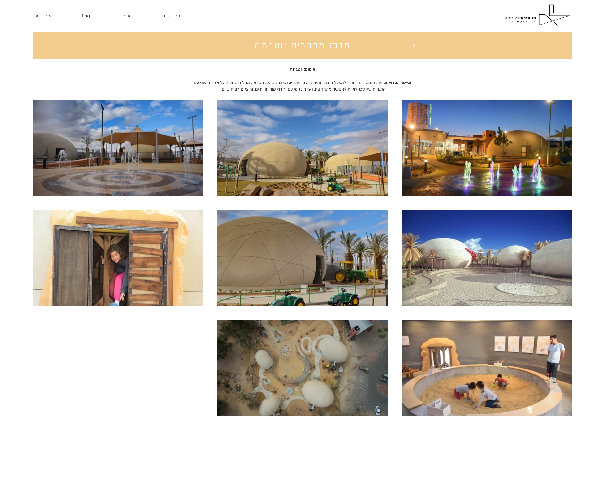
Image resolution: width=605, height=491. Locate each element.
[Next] (413, 45)
